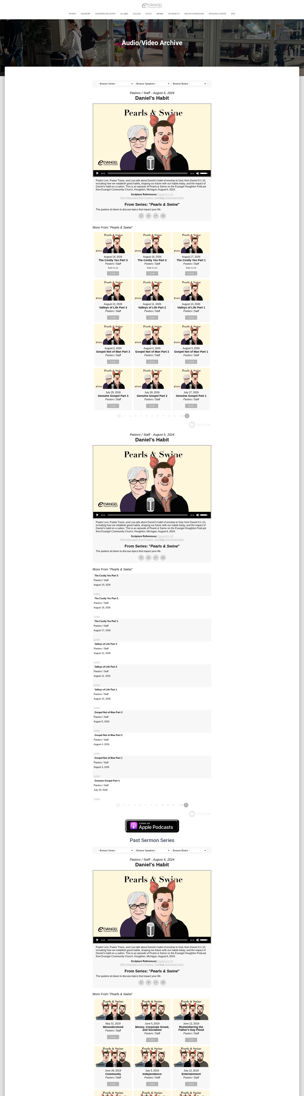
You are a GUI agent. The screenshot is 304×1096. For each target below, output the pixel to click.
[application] (152, 173)
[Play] (97, 173)
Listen (113, 273)
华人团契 (124, 14)
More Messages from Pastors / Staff (140, 198)
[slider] (147, 173)
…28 (181, 416)
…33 (180, 805)
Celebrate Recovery (105, 14)
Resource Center (217, 14)
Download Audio (174, 198)
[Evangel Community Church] (152, 5)
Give (233, 14)
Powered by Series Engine (199, 424)
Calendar (85, 14)
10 (169, 416)
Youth (149, 14)
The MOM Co (174, 14)
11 (174, 416)
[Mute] (197, 173)
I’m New (72, 14)
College (137, 14)
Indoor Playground (194, 14)
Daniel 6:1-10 (165, 194)
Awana (159, 14)
